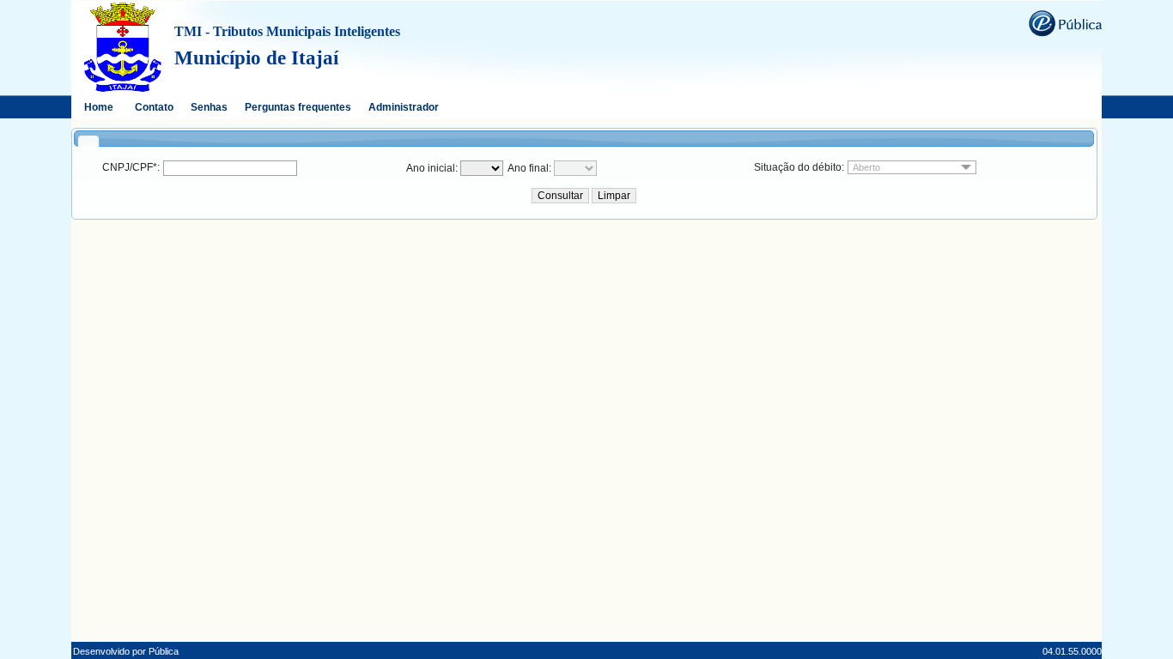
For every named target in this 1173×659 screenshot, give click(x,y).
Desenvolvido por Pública (126, 651)
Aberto (866, 167)
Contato (154, 107)
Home (98, 107)
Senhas (209, 107)
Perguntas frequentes (298, 107)
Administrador (403, 107)
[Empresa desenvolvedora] (1065, 22)
